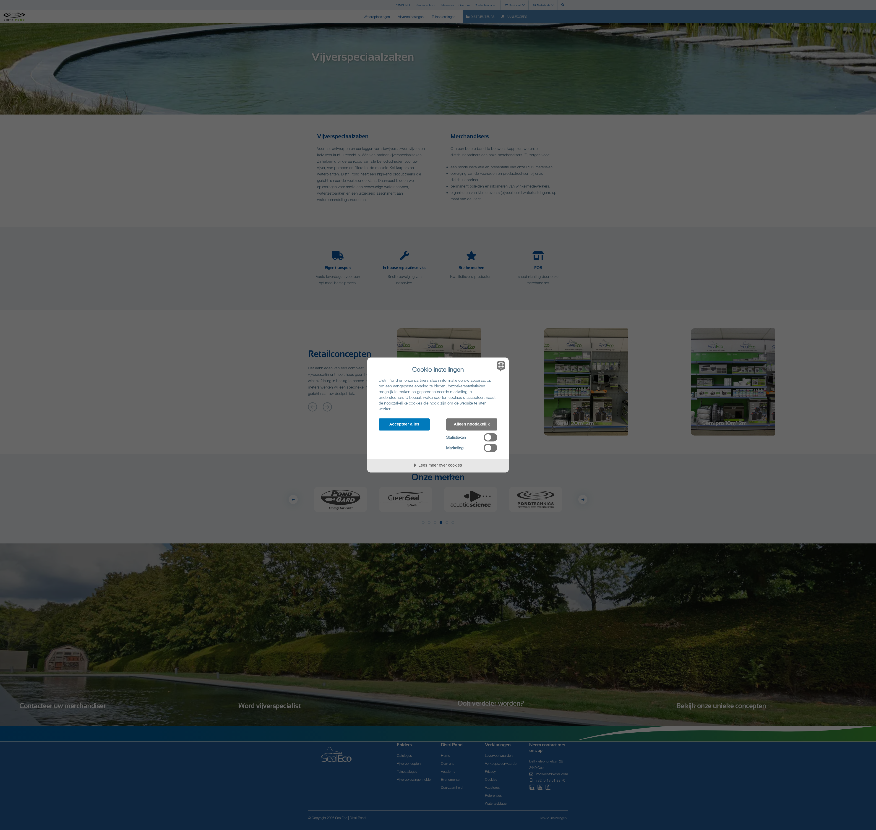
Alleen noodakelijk (472, 424)
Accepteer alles (404, 424)
